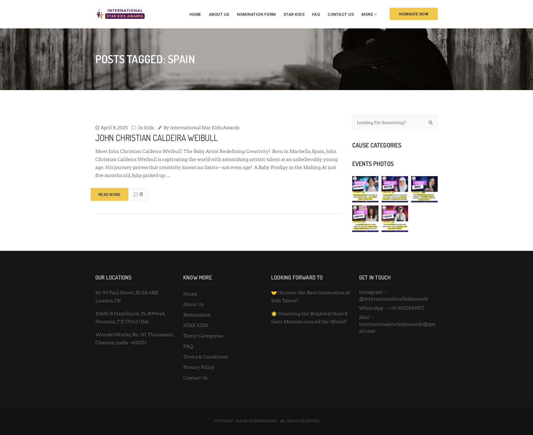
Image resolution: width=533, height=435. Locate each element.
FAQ (316, 14)
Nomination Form (256, 14)
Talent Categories (203, 336)
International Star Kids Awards (204, 127)
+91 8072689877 (406, 308)
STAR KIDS (294, 14)
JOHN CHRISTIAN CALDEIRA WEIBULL (156, 137)
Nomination (197, 315)
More (367, 14)
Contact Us (341, 14)
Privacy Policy (199, 367)
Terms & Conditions (205, 357)
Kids (149, 127)
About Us (219, 14)
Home (195, 14)
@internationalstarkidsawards (393, 299)
